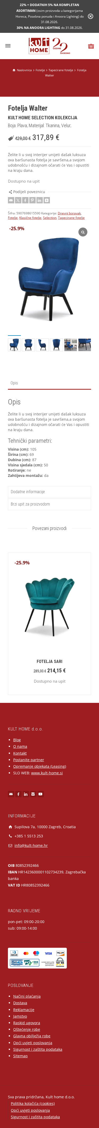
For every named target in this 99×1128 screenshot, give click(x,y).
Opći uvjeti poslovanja (32, 1042)
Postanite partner (28, 759)
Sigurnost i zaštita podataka (37, 1049)
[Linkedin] (39, 200)
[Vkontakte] (47, 200)
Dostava (20, 1002)
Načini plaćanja (27, 996)
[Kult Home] (49, 45)
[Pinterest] (32, 200)
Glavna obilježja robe (31, 1035)
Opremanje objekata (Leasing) (39, 766)
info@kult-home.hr (31, 845)
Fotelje (13, 218)
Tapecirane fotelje (71, 218)
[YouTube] (40, 794)
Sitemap (20, 1055)
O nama (20, 746)
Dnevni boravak (69, 213)
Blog (17, 739)
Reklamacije (23, 1009)
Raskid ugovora (26, 1022)
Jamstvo (20, 1016)
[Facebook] (25, 200)
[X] (18, 200)
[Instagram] (33, 794)
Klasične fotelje (30, 218)
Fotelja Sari (49, 661)
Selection (49, 218)
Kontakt (20, 753)
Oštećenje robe (26, 1029)
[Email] (11, 200)
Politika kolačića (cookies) (33, 1103)
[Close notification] (90, 16)
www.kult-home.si (47, 772)
